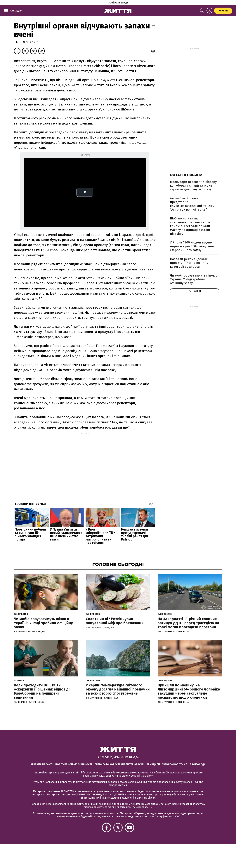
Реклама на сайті (41, 764)
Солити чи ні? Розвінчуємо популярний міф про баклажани (115, 621)
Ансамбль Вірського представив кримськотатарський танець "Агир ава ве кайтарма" (192, 204)
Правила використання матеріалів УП (119, 764)
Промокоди (198, 764)
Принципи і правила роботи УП (166, 764)
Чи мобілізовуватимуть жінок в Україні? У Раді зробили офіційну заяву (193, 279)
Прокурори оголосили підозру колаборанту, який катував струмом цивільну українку (193, 185)
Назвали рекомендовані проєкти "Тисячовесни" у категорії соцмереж (189, 263)
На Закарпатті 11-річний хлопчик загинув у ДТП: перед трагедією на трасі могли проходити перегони (188, 623)
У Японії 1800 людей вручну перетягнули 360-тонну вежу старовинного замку (192, 246)
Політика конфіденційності (73, 764)
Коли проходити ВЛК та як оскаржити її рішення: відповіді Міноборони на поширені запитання (42, 691)
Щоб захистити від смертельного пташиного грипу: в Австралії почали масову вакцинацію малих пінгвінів (190, 226)
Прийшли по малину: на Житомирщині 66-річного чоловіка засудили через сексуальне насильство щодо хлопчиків (189, 691)
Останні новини (186, 175)
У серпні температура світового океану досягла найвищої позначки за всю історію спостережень (118, 689)
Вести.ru (131, 71)
